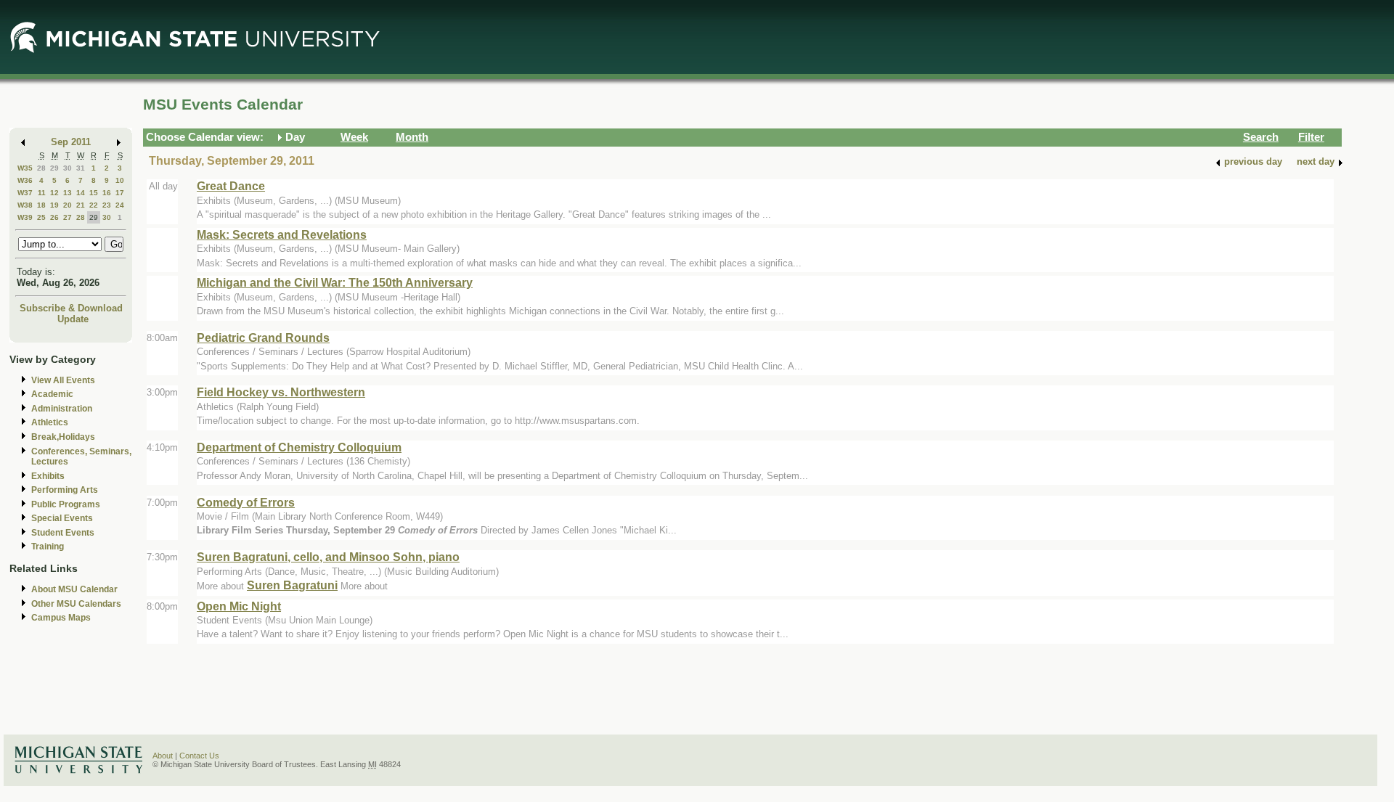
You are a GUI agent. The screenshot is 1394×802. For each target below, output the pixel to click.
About (162, 755)
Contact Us (199, 755)
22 (93, 205)
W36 (25, 180)
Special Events (62, 518)
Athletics (49, 422)
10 (119, 180)
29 (54, 168)
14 (80, 193)
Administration (61, 409)
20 (67, 205)
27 (67, 217)
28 (41, 168)
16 (106, 193)
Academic (52, 394)
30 (67, 168)
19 (54, 205)
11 (42, 193)
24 (119, 205)
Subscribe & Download (71, 308)
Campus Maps (61, 618)
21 (80, 205)
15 (93, 193)
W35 (25, 168)
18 (41, 205)
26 (54, 217)
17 (119, 193)
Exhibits (48, 476)
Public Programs (65, 504)
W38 (25, 205)
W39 (25, 217)
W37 (25, 193)
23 (106, 205)
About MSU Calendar (74, 589)
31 (80, 168)
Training (47, 546)
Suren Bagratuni (292, 585)
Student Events (62, 533)
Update (73, 319)
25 (41, 217)
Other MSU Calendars (76, 604)
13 (67, 193)
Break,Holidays (63, 437)
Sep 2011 (71, 141)
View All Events (63, 380)
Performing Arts (64, 490)
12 (54, 193)
